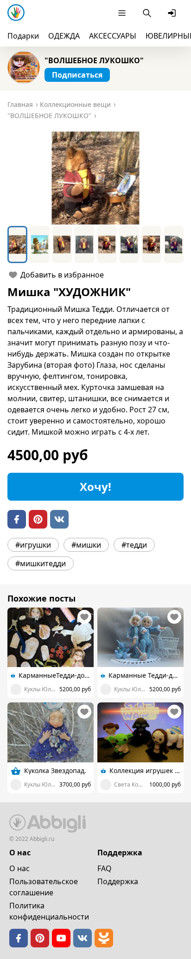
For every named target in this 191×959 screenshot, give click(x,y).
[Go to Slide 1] (17, 244)
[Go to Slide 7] (151, 244)
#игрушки (33, 545)
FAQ (104, 868)
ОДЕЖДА (64, 36)
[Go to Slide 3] (62, 244)
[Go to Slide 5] (107, 244)
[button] (95, 178)
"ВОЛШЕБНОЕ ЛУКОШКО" (94, 60)
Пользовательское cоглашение (43, 887)
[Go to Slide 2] (40, 244)
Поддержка (117, 881)
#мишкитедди (40, 563)
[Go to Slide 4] (84, 244)
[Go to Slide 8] (174, 244)
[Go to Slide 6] (129, 244)
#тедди (134, 545)
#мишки (86, 545)
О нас (19, 868)
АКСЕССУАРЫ (112, 36)
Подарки (23, 36)
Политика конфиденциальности (49, 911)
